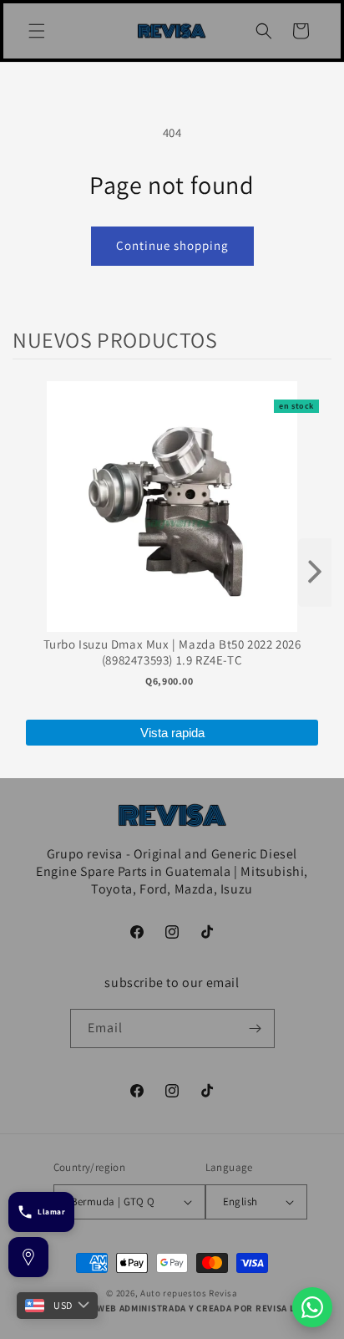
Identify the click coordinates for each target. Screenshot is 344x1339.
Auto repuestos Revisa (189, 1293)
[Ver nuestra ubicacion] (28, 1257)
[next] (314, 572)
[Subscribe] (255, 1028)
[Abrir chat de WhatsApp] (312, 1307)
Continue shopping (172, 245)
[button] (36, 31)
